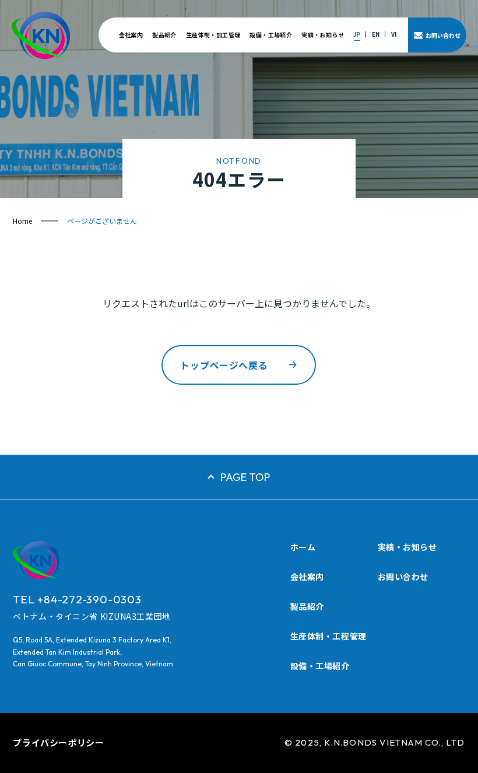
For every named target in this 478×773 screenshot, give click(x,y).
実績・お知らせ (322, 34)
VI (393, 34)
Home (22, 221)
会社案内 (131, 34)
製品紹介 (164, 34)
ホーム (303, 547)
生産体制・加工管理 (213, 34)
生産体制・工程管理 (328, 636)
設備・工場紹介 (270, 34)
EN (375, 34)
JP (356, 34)
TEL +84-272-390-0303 (77, 599)
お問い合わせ (403, 576)
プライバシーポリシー (58, 742)
